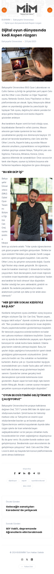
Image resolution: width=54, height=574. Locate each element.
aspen (24, 481)
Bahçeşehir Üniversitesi (12, 41)
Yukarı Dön (28, 567)
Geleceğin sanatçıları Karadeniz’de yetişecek (21, 508)
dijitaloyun (13, 481)
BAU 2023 (27, 486)
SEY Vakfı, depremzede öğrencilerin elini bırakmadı (24, 530)
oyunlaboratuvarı (38, 481)
